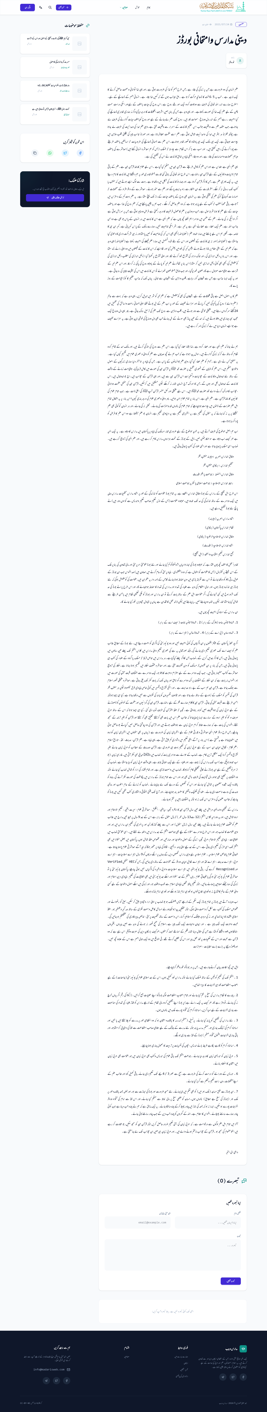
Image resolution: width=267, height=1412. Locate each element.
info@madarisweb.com (48, 1369)
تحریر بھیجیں (61, 7)
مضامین (125, 7)
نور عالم (231, 62)
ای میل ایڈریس (165, 1213)
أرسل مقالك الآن (57, 197)
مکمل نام (237, 1213)
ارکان (186, 1363)
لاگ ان (27, 7)
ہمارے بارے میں (181, 1356)
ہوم (148, 7)
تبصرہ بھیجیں (231, 1281)
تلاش (137, 7)
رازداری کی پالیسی (182, 1376)
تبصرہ (239, 1236)
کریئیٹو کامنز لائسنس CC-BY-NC (31, 1403)
